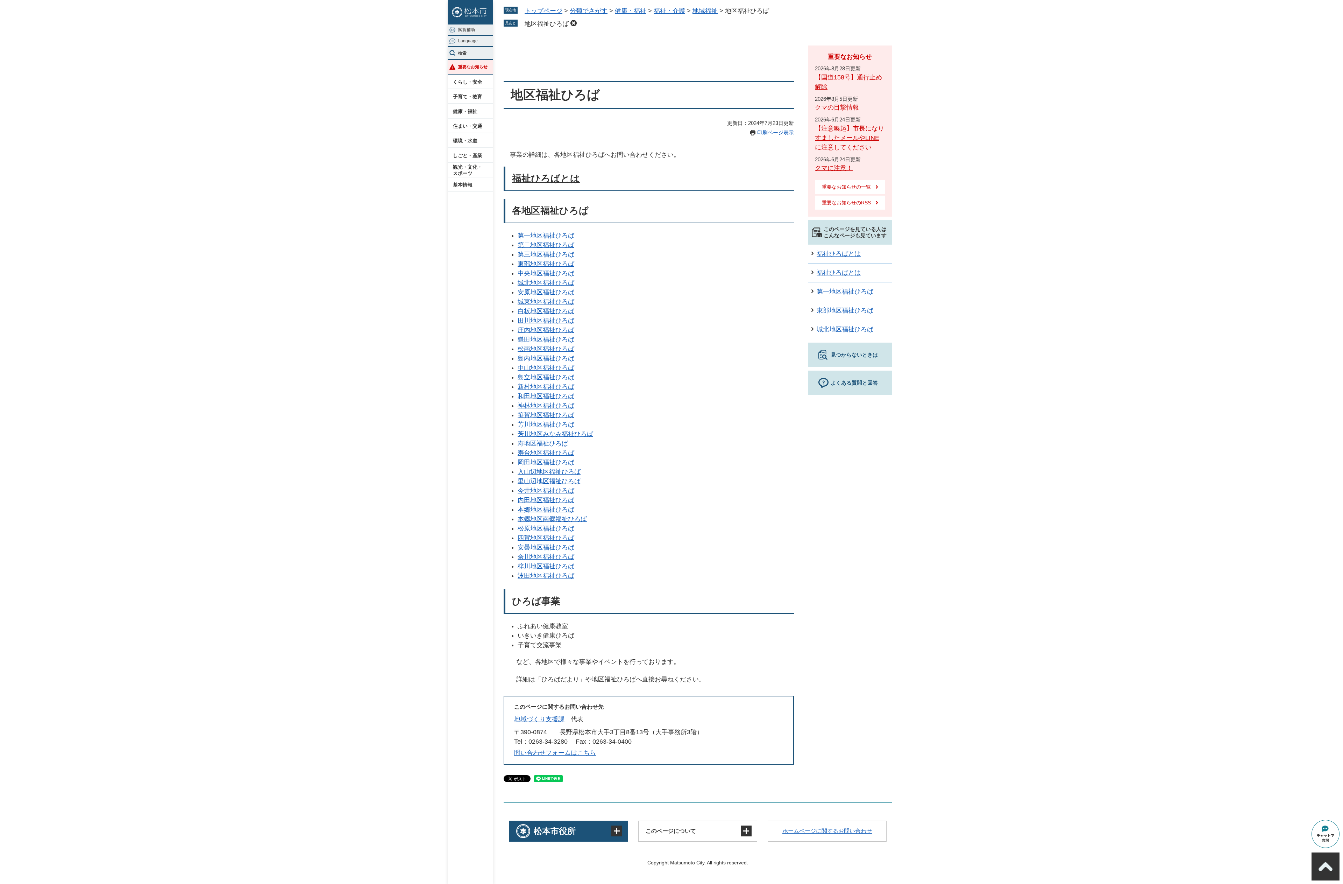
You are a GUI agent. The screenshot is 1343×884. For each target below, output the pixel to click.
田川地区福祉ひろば (546, 320)
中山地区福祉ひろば (546, 367)
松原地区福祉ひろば (546, 528)
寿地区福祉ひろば (543, 443)
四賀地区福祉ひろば (546, 537)
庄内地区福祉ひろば (546, 330)
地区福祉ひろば (547, 23)
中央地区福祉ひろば (546, 273)
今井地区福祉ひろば (546, 490)
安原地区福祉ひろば (546, 292)
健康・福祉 (465, 111)
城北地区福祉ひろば (546, 282)
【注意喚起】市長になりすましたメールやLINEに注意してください (849, 138)
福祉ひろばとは (546, 178)
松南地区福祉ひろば (546, 348)
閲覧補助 (466, 29)
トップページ (543, 10)
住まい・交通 (467, 126)
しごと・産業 (467, 155)
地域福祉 (705, 10)
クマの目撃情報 (837, 107)
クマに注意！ (834, 167)
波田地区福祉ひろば (546, 575)
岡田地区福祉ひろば (546, 462)
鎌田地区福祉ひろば (546, 339)
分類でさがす (588, 10)
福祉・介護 (669, 10)
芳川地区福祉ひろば (546, 424)
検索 (462, 53)
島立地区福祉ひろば (546, 377)
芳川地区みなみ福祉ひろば (555, 433)
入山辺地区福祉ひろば (549, 471)
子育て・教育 (467, 96)
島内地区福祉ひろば (546, 358)
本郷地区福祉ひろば (546, 509)
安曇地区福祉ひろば (546, 547)
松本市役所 (555, 831)
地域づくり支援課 (539, 719)
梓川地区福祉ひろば (546, 566)
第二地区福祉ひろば (546, 244)
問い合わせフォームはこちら (555, 752)
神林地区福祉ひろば (546, 405)
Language (468, 40)
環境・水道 (465, 140)
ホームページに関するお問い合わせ (827, 831)
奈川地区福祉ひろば (546, 556)
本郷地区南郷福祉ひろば (552, 518)
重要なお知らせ (473, 66)
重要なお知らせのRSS (846, 202)
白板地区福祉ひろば (546, 311)
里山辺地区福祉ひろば (549, 481)
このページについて (671, 831)
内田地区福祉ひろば (546, 500)
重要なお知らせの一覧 (846, 187)
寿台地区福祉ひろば (546, 452)
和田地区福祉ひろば (546, 396)
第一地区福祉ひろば (546, 235)
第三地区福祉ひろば (546, 254)
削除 (573, 23)
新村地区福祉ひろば (546, 386)
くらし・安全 (467, 82)
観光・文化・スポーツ (467, 170)
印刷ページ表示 (775, 132)
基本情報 (462, 185)
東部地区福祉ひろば (546, 263)
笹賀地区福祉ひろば (546, 415)
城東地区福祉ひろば (546, 301)
